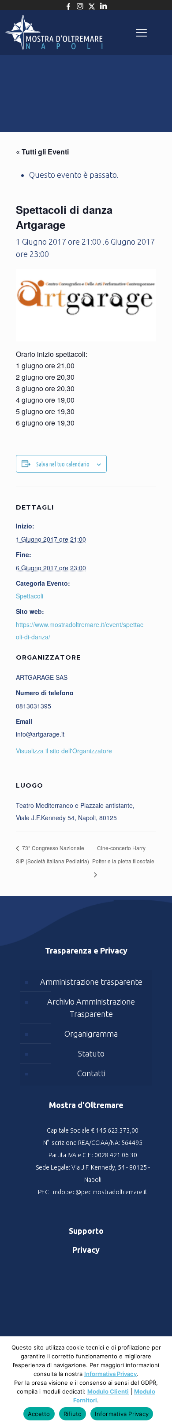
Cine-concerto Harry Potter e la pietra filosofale (123, 854)
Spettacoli (29, 595)
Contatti (91, 1073)
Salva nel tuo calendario (63, 464)
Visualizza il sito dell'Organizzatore (64, 750)
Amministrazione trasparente (91, 981)
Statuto (91, 1053)
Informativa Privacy (110, 1373)
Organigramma (91, 1033)
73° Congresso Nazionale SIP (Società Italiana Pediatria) (52, 854)
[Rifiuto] (152, 1386)
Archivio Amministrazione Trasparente (91, 1007)
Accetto (39, 1413)
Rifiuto (73, 1413)
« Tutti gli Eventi (42, 152)
